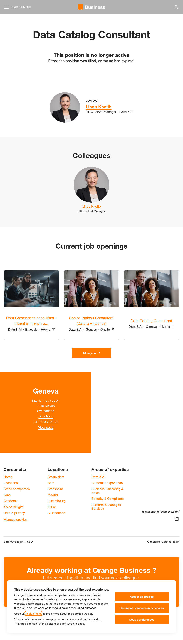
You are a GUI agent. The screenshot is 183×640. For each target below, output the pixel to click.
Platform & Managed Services (106, 506)
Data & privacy (14, 513)
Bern (51, 483)
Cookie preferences (141, 619)
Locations (11, 483)
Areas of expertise (17, 489)
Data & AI (98, 477)
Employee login (13, 541)
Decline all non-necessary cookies (142, 608)
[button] (176, 7)
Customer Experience (107, 483)
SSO (30, 541)
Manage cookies (15, 519)
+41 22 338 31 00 (45, 422)
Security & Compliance (108, 498)
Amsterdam (56, 477)
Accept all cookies (142, 596)
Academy (10, 501)
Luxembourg (57, 501)
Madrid (53, 495)
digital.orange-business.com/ (160, 511)
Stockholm (55, 489)
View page (45, 427)
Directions (45, 416)
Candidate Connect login (163, 541)
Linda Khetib (99, 106)
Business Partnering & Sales (107, 491)
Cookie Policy (33, 613)
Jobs (7, 495)
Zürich (52, 507)
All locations (56, 513)
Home (8, 477)
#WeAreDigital (14, 507)
